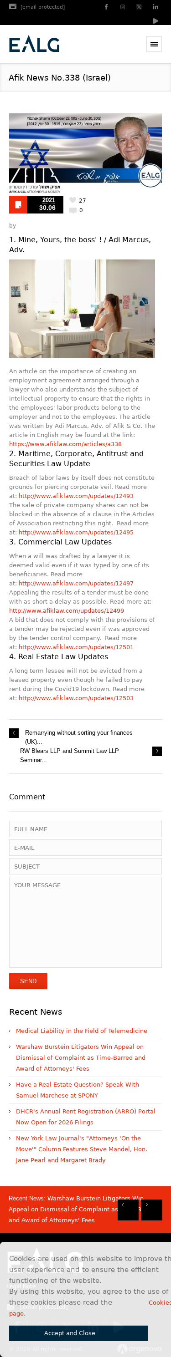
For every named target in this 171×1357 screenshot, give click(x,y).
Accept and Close (69, 1333)
